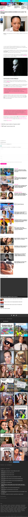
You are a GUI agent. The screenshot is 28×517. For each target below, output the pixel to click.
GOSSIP (15, 168)
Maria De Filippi (2, 509)
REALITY (5, 510)
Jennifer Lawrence (20, 507)
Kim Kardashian (6, 508)
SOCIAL (17, 192)
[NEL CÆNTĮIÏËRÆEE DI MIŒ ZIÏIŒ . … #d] (21, 371)
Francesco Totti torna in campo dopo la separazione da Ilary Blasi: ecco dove (20, 170)
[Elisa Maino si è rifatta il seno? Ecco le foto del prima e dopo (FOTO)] (7, 249)
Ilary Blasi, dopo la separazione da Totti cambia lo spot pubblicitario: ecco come (20, 178)
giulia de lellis (23, 506)
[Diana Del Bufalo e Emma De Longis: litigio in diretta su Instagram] (7, 241)
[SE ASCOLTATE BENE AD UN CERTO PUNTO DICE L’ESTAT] (7, 343)
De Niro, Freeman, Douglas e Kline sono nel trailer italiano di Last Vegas (11, 476)
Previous (0, 6)
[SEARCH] (27, 1)
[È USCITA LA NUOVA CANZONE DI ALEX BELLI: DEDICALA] (21, 399)
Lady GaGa (15, 508)
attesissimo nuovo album (23, 118)
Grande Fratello (3, 507)
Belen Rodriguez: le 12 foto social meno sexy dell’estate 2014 (20, 262)
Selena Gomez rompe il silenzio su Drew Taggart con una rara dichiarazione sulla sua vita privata (20, 213)
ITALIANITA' (16, 507)
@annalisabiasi (9, 120)
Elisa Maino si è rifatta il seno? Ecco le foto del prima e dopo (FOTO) (20, 246)
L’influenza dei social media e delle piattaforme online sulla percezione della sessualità (24, 7)
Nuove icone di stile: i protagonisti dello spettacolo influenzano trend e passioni (3, 7)
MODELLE (7, 509)
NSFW (15, 509)
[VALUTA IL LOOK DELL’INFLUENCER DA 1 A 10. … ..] (7, 412)
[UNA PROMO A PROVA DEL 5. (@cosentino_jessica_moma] (7, 454)
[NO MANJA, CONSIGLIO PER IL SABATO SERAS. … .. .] (21, 343)
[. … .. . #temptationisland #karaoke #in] (7, 399)
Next (27, 6)
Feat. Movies (2, 506)
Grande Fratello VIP (8, 507)
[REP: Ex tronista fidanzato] (10, 4)
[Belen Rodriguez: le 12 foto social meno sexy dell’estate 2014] (7, 268)
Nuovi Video (23, 509)
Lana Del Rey (19, 508)
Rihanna (8, 81)
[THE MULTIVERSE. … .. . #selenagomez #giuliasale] (7, 426)
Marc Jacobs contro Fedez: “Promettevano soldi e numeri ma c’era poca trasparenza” (20, 228)
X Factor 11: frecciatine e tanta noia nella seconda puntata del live (10, 487)
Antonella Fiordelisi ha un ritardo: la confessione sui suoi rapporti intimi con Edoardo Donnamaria (20, 220)
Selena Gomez (11, 510)
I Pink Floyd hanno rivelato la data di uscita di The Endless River (13, 304)
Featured (9, 506)
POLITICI (2, 510)
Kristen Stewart (11, 508)
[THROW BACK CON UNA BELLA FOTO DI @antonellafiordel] (21, 329)
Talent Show (19, 510)
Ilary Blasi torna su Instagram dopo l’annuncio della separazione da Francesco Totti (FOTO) (20, 186)
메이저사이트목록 (3, 483)
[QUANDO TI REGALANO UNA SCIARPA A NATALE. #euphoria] (7, 357)
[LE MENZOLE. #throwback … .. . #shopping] (21, 385)
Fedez (11, 506)
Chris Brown (25, 55)
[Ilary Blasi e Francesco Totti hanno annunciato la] (21, 412)
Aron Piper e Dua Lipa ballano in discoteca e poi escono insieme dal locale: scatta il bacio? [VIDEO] (20, 194)
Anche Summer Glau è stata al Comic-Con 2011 (7, 474)
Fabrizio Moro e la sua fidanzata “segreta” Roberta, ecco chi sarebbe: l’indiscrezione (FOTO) (20, 254)
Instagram (12, 507)
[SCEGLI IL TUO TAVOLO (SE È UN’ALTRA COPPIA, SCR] (7, 329)
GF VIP (16, 506)
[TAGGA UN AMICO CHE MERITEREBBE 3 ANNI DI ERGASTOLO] (21, 426)
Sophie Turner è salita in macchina (5, 308)
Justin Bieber (25, 507)
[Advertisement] (15, 40)
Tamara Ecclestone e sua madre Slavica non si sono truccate (9, 489)
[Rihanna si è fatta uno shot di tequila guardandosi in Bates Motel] (2, 303)
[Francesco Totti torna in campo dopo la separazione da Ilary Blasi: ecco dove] (7, 172)
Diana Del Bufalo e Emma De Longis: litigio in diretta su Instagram (20, 239)
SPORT (17, 168)
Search (27, 501)
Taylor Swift (23, 510)
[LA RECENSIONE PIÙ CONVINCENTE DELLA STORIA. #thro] (7, 440)
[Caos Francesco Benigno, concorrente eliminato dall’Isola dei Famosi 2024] (17, 4)
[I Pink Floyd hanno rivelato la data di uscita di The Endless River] (2, 305)
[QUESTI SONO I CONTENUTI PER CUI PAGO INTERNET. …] (21, 357)
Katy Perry (2, 508)
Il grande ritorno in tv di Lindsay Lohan (6, 482)
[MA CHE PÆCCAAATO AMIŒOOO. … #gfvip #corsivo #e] (7, 371)
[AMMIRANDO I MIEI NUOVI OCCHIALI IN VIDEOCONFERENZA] (7, 385)
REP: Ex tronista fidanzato (19, 204)
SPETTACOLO (20, 192)
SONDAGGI (16, 510)
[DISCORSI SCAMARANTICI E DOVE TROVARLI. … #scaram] (21, 454)
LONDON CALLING (24, 508)
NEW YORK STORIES (11, 509)
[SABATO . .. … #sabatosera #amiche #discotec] (21, 440)
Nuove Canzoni (18, 509)
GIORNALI (19, 506)
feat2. (5, 506)
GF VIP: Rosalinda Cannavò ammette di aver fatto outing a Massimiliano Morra (12, 478)
